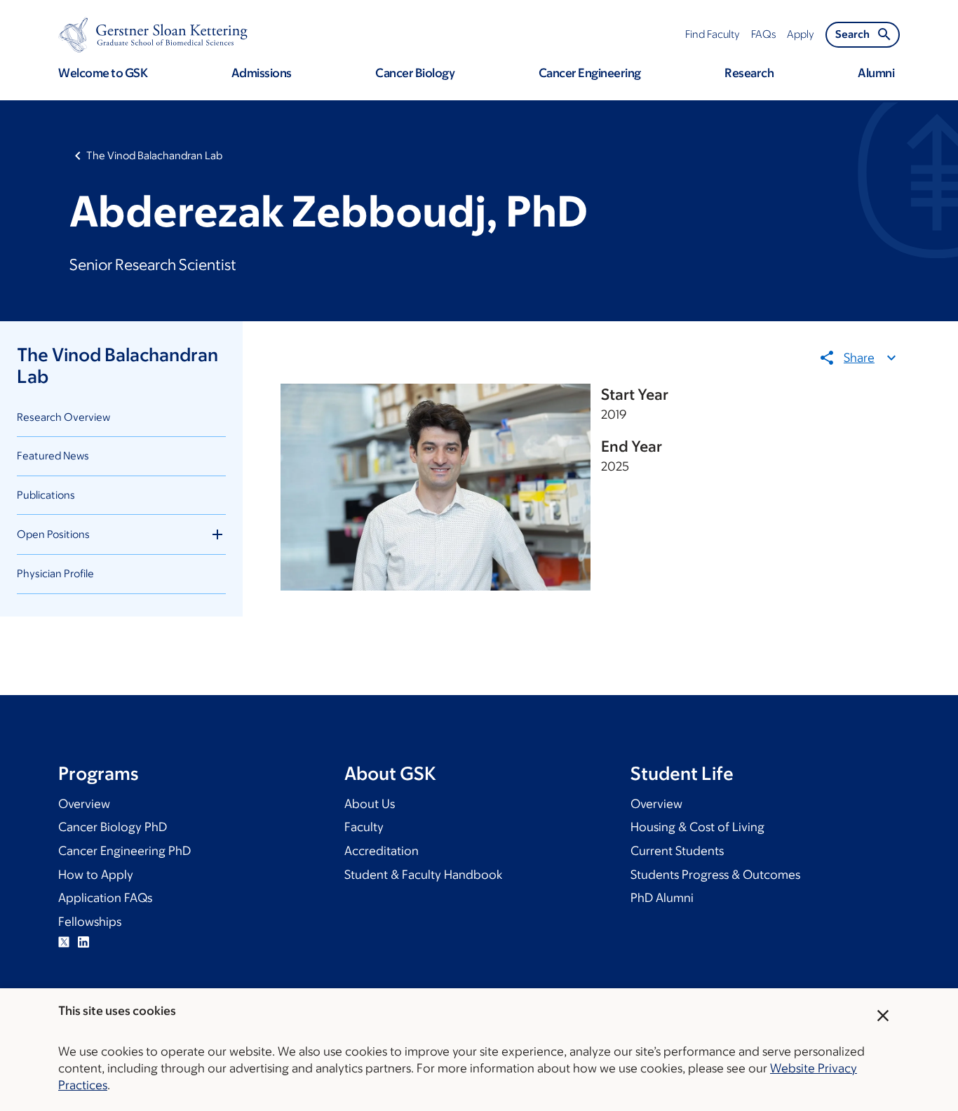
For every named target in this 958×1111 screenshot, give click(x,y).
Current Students (677, 851)
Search (852, 34)
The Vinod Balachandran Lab (154, 155)
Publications (46, 495)
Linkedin (83, 942)
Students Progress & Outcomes (715, 875)
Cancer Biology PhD (112, 827)
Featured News (53, 456)
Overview (84, 804)
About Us (369, 804)
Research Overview (63, 417)
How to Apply (95, 875)
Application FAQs (105, 898)
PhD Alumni (662, 898)
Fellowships (89, 922)
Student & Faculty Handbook (423, 875)
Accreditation (381, 851)
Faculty (364, 827)
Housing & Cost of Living (697, 827)
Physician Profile (55, 573)
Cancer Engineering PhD (124, 851)
